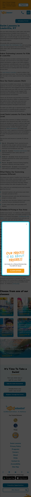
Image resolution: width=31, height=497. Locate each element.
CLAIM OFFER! (15, 271)
